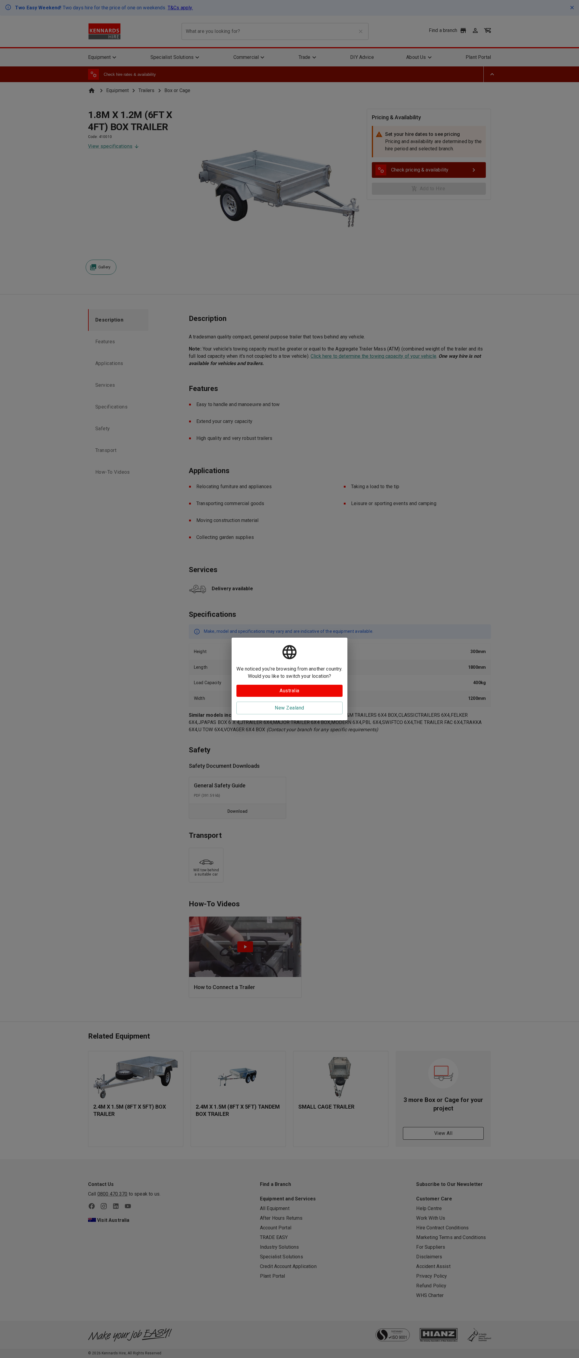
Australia (289, 690)
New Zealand (289, 708)
